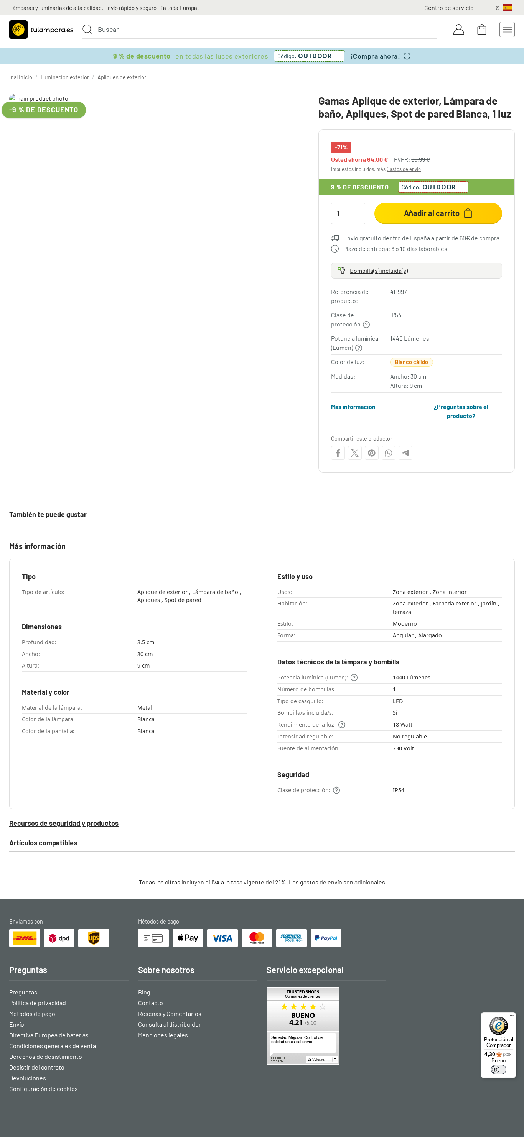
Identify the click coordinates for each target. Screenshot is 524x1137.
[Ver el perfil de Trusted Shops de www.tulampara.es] (326, 1026)
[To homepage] (41, 29)
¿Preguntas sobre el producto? (461, 411)
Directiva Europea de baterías (49, 1035)
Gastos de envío (404, 169)
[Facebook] (338, 453)
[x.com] (355, 453)
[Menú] (511, 1017)
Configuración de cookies (43, 1088)
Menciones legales (163, 1035)
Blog (144, 992)
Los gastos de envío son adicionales (337, 882)
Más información (353, 406)
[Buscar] (87, 29)
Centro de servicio (449, 7)
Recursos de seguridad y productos (64, 823)
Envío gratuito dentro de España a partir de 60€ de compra (421, 237)
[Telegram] (405, 453)
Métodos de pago (32, 1013)
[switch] (498, 1069)
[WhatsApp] (388, 453)
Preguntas (23, 992)
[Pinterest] (372, 453)
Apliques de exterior (121, 77)
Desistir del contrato (36, 1067)
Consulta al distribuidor (169, 1024)
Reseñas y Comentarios (169, 1013)
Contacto (150, 1002)
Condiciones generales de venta (52, 1045)
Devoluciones (27, 1077)
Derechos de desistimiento (45, 1056)
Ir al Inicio (20, 77)
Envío (16, 1024)
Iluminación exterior (65, 77)
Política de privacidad (37, 1002)
